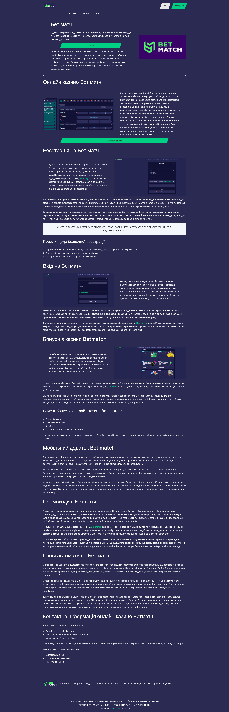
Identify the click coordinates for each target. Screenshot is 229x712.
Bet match (141, 323)
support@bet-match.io (76, 634)
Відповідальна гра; (55, 655)
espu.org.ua (85, 178)
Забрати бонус (114, 140)
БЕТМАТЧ (116, 708)
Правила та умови (162, 683)
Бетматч (113, 386)
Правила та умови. (55, 661)
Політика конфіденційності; (59, 658)
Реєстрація (179, 6)
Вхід (165, 6)
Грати (91, 45)
